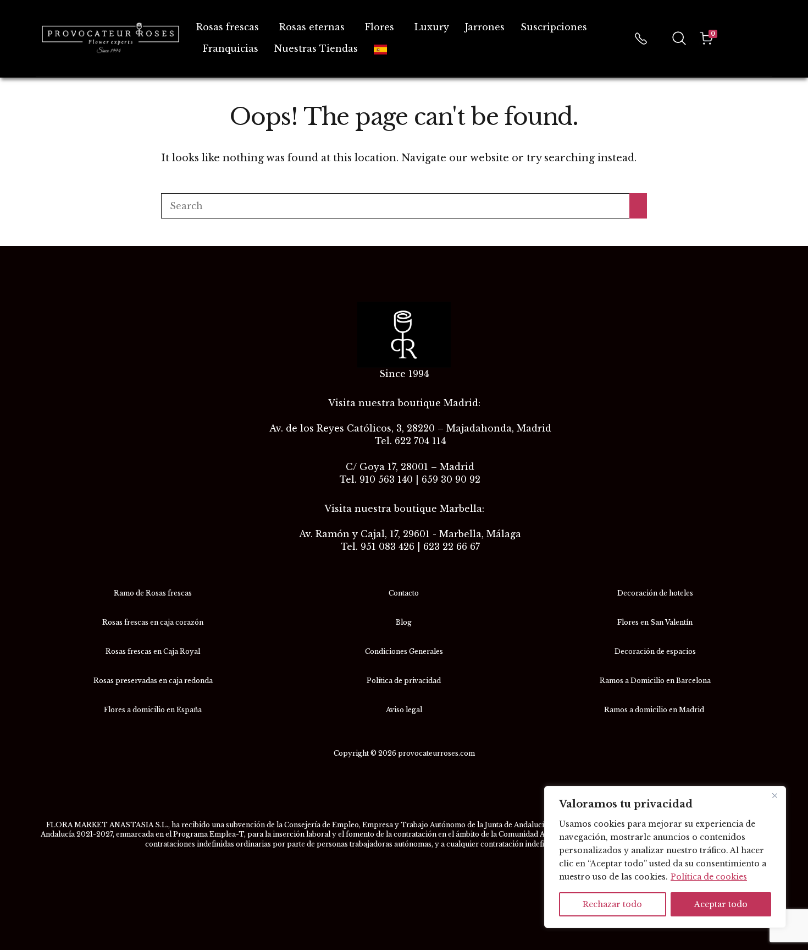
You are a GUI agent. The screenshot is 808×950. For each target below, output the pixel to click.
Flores (379, 26)
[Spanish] (382, 49)
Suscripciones (554, 26)
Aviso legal (404, 710)
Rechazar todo (612, 904)
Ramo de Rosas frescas (153, 593)
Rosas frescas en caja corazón (152, 622)
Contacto (404, 593)
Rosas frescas (227, 26)
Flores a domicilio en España (153, 710)
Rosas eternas (312, 26)
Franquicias (230, 48)
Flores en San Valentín (655, 622)
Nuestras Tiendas (316, 48)
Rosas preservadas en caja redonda (153, 680)
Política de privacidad (404, 680)
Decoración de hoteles (655, 593)
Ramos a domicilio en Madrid (655, 710)
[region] (665, 857)
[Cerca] (774, 795)
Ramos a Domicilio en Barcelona (655, 680)
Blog (404, 622)
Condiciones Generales (404, 651)
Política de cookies (709, 877)
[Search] (638, 206)
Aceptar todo (721, 904)
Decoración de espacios (655, 651)
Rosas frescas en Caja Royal (153, 651)
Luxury (431, 26)
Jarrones (485, 26)
